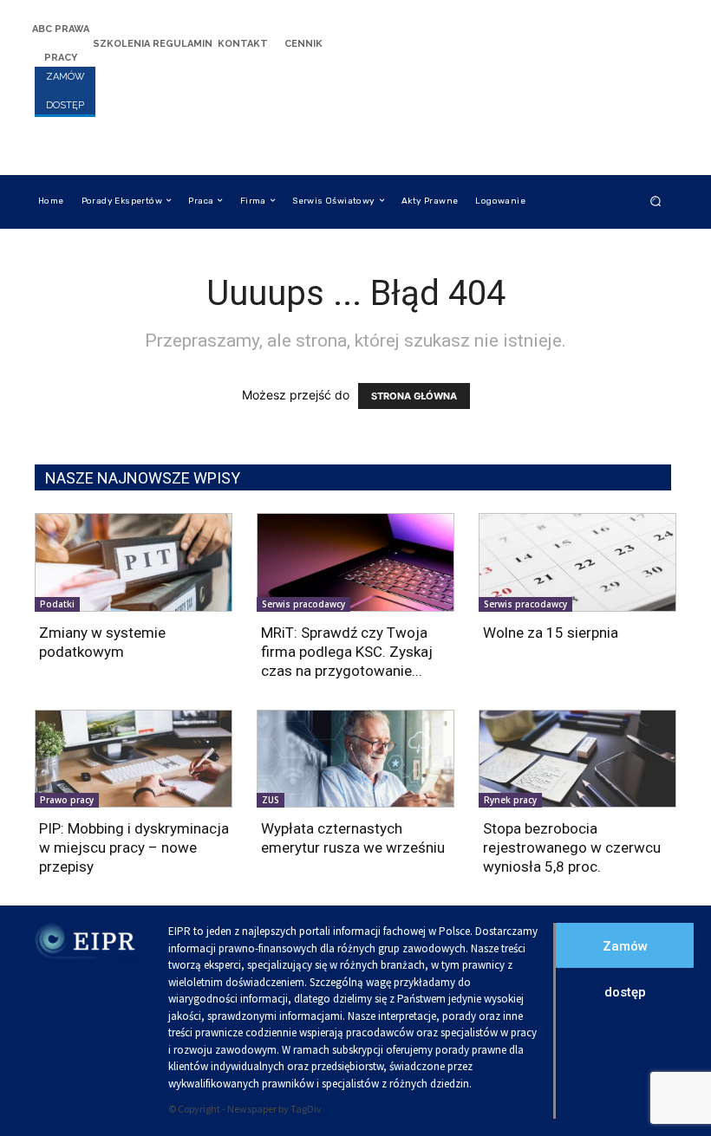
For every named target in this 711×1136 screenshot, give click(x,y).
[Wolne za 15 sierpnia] (577, 562)
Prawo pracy (67, 800)
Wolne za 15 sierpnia (550, 632)
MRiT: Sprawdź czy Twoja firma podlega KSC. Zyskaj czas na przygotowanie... (347, 651)
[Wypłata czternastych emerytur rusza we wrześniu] (355, 759)
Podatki (57, 604)
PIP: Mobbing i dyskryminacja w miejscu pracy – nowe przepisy (134, 847)
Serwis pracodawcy (303, 604)
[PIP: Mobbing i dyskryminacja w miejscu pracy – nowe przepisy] (133, 759)
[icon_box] (60, 42)
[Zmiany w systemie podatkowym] (133, 562)
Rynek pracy (510, 800)
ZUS (270, 800)
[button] (656, 200)
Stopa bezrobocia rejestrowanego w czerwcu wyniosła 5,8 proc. (572, 847)
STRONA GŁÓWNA (414, 396)
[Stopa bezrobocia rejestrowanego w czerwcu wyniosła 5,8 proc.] (577, 759)
